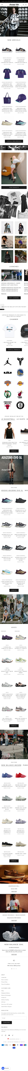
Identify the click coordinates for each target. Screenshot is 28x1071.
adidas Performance (7, 578)
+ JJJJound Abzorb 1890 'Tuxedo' (7, 853)
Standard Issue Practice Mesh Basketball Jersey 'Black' (9, 442)
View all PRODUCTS (14, 348)
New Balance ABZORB (11, 764)
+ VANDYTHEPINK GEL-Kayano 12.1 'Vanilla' (21, 646)
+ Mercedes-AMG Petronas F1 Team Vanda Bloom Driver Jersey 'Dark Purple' (7, 86)
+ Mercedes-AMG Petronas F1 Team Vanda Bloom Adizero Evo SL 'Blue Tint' (21, 134)
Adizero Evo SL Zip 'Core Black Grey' (20, 509)
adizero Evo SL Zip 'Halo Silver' (7, 557)
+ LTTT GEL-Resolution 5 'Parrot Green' (21, 670)
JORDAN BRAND (20, 259)
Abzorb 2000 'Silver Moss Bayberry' (21, 807)
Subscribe (6, 1021)
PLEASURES (9, 339)
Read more (3, 293)
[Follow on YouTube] (9, 1034)
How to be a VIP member (6, 1002)
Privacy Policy (4, 980)
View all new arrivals (14, 141)
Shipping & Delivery (5, 991)
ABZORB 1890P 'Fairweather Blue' (7, 784)
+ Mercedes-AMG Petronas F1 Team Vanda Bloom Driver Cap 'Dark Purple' (21, 110)
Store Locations (4, 978)
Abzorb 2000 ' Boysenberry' (21, 830)
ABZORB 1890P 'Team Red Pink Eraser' (20, 784)
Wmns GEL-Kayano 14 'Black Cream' (21, 718)
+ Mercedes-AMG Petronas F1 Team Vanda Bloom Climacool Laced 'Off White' (7, 134)
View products (14, 187)
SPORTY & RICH (7, 245)
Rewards (7, 1068)
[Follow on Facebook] (2, 1034)
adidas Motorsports (7, 82)
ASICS (7, 643)
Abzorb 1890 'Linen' (20, 852)
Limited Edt (3, 976)
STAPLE (21, 245)
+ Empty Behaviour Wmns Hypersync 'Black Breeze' (20, 694)
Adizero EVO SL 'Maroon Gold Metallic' (20, 582)
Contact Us (3, 996)
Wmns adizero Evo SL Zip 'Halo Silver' (21, 534)
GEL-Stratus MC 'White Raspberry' (7, 718)
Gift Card (3, 1000)
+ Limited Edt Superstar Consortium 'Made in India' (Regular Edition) (7, 61)
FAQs (2, 989)
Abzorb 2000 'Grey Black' (7, 807)
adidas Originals (7, 531)
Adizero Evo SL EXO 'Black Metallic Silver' (21, 557)
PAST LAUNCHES (14, 297)
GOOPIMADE (7, 259)
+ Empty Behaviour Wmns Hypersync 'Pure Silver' (7, 694)
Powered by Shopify (19, 1040)
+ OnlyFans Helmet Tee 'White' (9, 342)
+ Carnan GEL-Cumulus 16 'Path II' (7, 646)
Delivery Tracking (5, 998)
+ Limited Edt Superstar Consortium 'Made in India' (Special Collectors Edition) (21, 61)
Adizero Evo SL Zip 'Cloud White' (7, 534)
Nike (9, 439)
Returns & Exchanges (6, 993)
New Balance (7, 781)
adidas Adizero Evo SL (12, 489)
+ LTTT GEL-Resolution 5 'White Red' (7, 670)
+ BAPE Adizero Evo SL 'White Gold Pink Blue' (7, 582)
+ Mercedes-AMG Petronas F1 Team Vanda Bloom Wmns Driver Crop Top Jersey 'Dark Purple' (21, 86)
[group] (14, 21)
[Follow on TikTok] (12, 1034)
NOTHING (20, 231)
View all (14, 449)
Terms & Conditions (5, 982)
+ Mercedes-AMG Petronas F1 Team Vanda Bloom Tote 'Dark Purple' (7, 110)
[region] (14, 21)
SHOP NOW (14, 890)
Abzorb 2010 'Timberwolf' (7, 830)
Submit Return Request (6, 1005)
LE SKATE (21, 418)
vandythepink (7, 230)
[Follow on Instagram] (5, 1034)
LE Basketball (8, 418)
